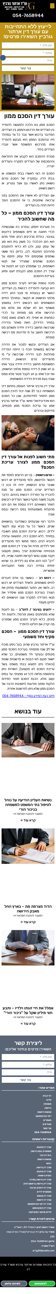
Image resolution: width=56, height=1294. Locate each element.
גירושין (48, 1108)
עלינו (48, 1099)
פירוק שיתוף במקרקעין (40, 1212)
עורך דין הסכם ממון (42, 1208)
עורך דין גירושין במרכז (40, 1179)
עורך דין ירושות (44, 1199)
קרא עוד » (28, 820)
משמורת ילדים (44, 1191)
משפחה (47, 1103)
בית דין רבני (45, 1155)
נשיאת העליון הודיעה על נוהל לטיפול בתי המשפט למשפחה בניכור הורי (28, 805)
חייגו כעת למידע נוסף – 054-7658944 (28, 696)
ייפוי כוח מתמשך (43, 1116)
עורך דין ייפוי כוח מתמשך (39, 1204)
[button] (52, 5)
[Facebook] (3, 58)
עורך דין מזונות (44, 1147)
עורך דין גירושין (44, 1167)
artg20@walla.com (43, 1250)
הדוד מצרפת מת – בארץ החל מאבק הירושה (28, 908)
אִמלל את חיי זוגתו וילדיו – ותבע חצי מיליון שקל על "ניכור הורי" (28, 1010)
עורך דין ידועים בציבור (40, 1187)
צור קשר (47, 1128)
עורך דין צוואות (44, 1195)
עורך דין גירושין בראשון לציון (37, 1183)
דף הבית (47, 1095)
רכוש (48, 1163)
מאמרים (47, 1120)
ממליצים (47, 1124)
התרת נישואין (44, 1175)
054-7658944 (28, 15)
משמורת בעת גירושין (41, 1151)
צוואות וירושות (44, 1112)
